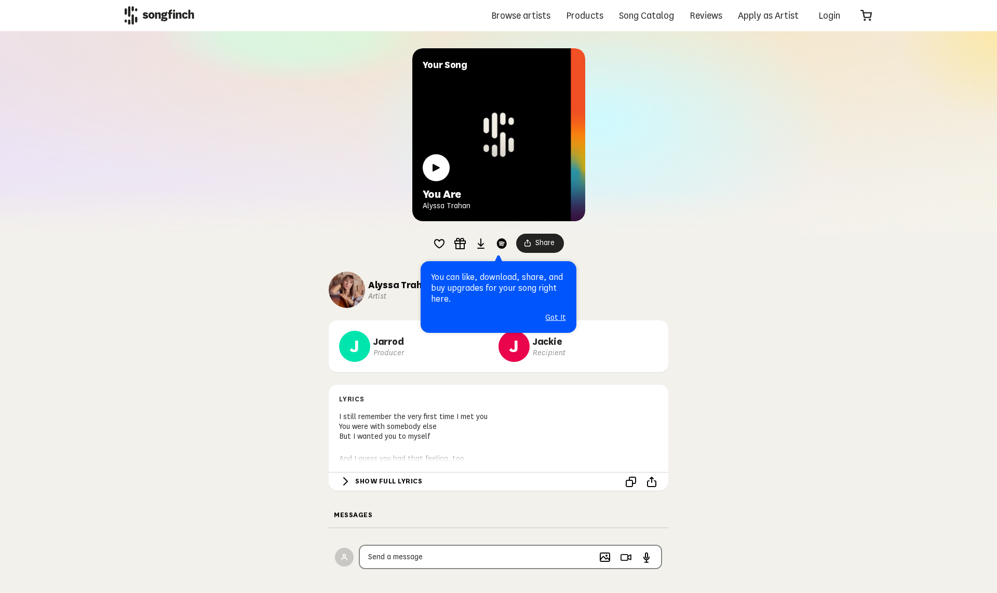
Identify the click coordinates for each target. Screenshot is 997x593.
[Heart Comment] (439, 243)
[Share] (651, 482)
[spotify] (501, 243)
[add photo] (605, 557)
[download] (481, 243)
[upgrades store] (460, 243)
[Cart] (866, 15)
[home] (159, 15)
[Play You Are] (436, 167)
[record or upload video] (625, 557)
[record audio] (646, 557)
